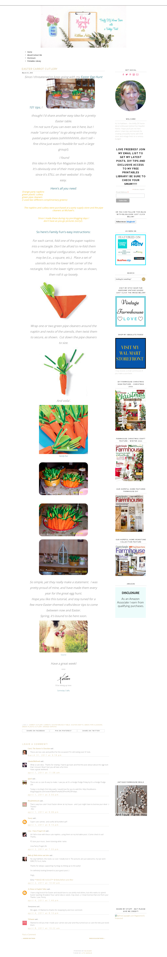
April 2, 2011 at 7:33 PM (43, 849)
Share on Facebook (36, 731)
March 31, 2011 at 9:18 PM (45, 755)
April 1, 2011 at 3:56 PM (43, 795)
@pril (30, 779)
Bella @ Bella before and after (38, 855)
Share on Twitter (91, 731)
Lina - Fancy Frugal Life (36, 831)
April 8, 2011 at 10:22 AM (44, 928)
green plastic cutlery (32, 727)
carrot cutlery (36, 725)
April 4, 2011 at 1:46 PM (43, 900)
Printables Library (34, 61)
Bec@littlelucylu (33, 801)
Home (29, 52)
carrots (47, 725)
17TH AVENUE (87, 953)
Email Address (122, 192)
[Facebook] (123, 74)
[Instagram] (133, 74)
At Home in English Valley (37, 889)
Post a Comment (29, 934)
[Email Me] (137, 74)
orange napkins (49, 727)
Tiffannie (31, 919)
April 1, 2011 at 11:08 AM (44, 772)
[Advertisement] (130, 660)
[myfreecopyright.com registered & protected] (130, 918)
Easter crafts (77, 725)
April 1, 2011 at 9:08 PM (43, 812)
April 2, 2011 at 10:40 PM (44, 883)
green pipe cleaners (93, 725)
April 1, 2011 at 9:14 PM (43, 825)
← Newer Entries (28, 938)
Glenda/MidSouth (34, 761)
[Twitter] (126, 74)
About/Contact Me (34, 55)
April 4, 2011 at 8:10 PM (43, 913)
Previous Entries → (97, 938)
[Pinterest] (130, 74)
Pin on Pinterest (63, 731)
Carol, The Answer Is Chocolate (39, 748)
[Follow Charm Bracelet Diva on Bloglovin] (125, 223)
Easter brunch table (61, 725)
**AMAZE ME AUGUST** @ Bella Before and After (54, 880)
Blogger (88, 951)
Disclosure (31, 58)
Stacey (30, 818)
